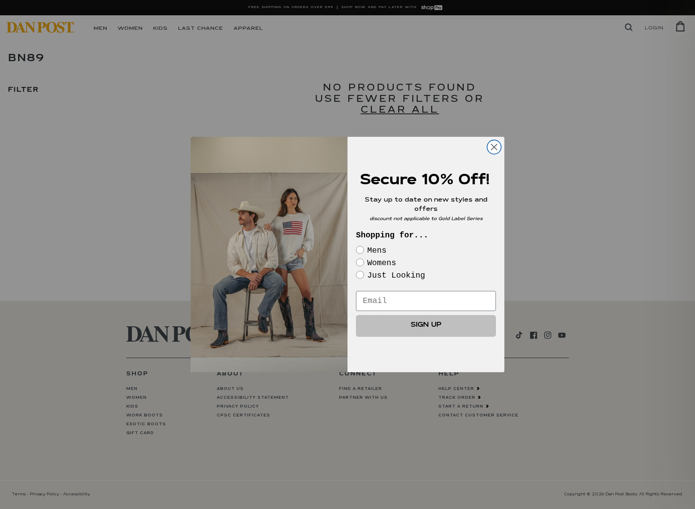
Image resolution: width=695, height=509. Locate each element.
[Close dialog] (494, 147)
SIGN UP (426, 325)
